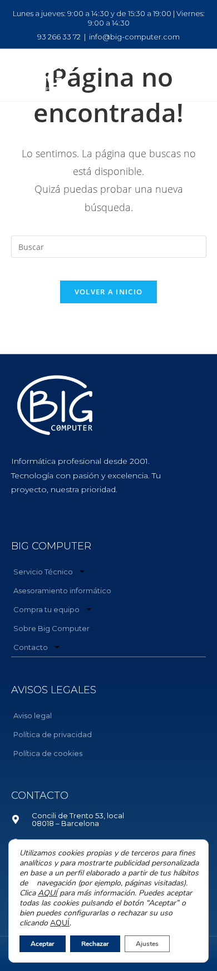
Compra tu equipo (46, 609)
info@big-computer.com (134, 36)
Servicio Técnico (43, 571)
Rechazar (95, 943)
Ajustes (147, 943)
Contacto (30, 647)
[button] (183, 75)
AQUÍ (47, 893)
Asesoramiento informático (62, 590)
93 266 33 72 (59, 36)
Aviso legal (32, 715)
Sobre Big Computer (51, 628)
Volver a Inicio (109, 292)
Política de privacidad (52, 734)
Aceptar (43, 943)
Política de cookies (47, 753)
